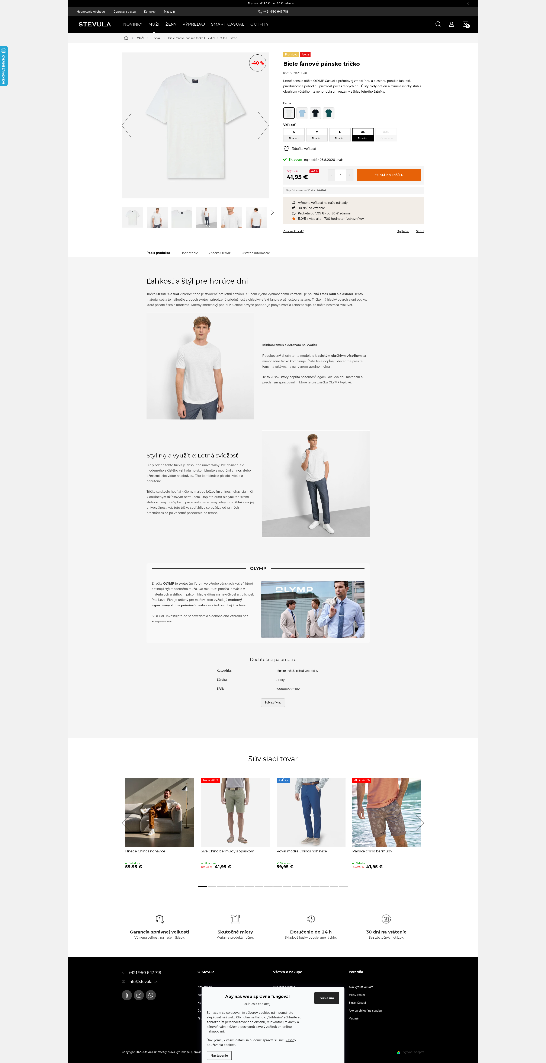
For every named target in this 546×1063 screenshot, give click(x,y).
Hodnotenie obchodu (91, 11)
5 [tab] (240, 886)
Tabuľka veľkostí (304, 148)
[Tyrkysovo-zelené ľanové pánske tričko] (328, 113)
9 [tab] (277, 886)
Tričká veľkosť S (307, 670)
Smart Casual (357, 1002)
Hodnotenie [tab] (189, 252)
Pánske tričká (285, 670)
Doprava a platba (124, 11)
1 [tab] (202, 886)
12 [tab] (306, 886)
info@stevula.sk (143, 981)
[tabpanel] (159, 827)
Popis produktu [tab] (158, 252)
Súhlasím (327, 998)
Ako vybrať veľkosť (361, 987)
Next (419, 822)
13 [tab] (315, 886)
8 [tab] (268, 886)
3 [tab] (221, 886)
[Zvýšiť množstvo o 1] (349, 175)
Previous (126, 822)
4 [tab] (231, 886)
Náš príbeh (204, 987)
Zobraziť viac (273, 702)
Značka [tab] (220, 252)
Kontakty (149, 11)
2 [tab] (212, 886)
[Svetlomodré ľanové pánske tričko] (302, 113)
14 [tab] (324, 886)
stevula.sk (139, 995)
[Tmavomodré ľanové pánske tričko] (315, 113)
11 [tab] (296, 886)
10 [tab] (287, 886)
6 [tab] (249, 886)
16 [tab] (343, 886)
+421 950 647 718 (145, 972)
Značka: (293, 231)
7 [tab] (259, 886)
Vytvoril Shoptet (413, 1052)
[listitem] (356, 202)
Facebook (127, 995)
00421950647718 (151, 995)
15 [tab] (334, 886)
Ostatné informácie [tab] (256, 252)
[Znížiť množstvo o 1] (331, 175)
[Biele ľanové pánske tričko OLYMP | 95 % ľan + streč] (289, 113)
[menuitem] (132, 24)
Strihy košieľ (357, 995)
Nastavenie (219, 1055)
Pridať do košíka (389, 175)
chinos (237, 470)
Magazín (169, 11)
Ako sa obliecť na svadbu (365, 1010)
